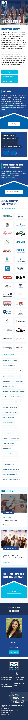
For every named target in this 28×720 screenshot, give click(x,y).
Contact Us (17, 687)
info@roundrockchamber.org (9, 710)
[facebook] (2, 701)
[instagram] (5, 701)
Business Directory (19, 683)
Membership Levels (8, 135)
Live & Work (4, 684)
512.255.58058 (14, 647)
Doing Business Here (6, 677)
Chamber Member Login (18, 680)
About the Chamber (9, 14)
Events (16, 685)
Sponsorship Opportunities (11, 147)
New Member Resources (10, 138)
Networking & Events (9, 144)
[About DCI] (17, 674)
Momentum (4, 56)
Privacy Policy (5, 714)
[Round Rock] (4, 4)
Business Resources (6, 682)
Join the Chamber (19, 677)
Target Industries (6, 679)
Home (2, 14)
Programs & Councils (9, 141)
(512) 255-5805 (5, 708)
